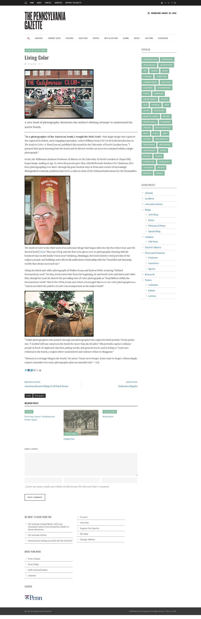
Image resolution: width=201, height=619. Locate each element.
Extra (151, 220)
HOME (32, 3)
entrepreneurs (164, 88)
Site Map (84, 533)
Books (28, 396)
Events (146, 93)
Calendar (147, 76)
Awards (154, 71)
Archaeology (149, 65)
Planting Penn (69, 439)
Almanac (32, 575)
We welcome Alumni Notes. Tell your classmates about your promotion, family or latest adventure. (48, 527)
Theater (160, 168)
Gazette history (153, 247)
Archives (39, 38)
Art (144, 71)
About (39, 3)
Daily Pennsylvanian (37, 569)
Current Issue (54, 38)
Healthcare (159, 111)
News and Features (155, 252)
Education (166, 82)
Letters (152, 296)
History (166, 116)
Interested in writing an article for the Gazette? (50, 540)
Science (158, 156)
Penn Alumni (34, 558)
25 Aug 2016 (31, 64)
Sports (96, 38)
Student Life (148, 162)
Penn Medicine (161, 139)
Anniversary (167, 59)
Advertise (58, 3)
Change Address (87, 539)
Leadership (165, 122)
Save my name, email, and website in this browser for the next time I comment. (68, 486)
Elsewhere (148, 88)
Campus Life (161, 76)
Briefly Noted (108, 416)
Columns (153, 284)
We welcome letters (37, 535)
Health (146, 111)
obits (165, 133)
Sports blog (154, 231)
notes (155, 133)
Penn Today (33, 564)
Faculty (164, 99)
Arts (42, 251)
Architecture (166, 65)
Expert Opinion (149, 99)
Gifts (166, 105)
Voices (137, 38)
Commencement (150, 82)
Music (145, 133)
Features (70, 38)
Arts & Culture (111, 38)
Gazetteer (83, 38)
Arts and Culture (40, 50)
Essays (151, 290)
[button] (29, 40)
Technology (164, 162)
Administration (150, 59)
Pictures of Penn (156, 225)
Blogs (148, 209)
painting (147, 139)
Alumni (126, 38)
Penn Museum (149, 145)
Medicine (147, 128)
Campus (149, 236)
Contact (48, 3)
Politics (147, 156)
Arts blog (153, 214)
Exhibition (158, 93)
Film (145, 105)
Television (148, 168)
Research (150, 274)
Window (159, 173)
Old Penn (149, 38)
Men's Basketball (163, 128)
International (149, 122)
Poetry (163, 150)
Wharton (147, 173)
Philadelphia (165, 145)
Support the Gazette (73, 3)
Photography (39, 396)
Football (156, 105)
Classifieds (163, 38)
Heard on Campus (150, 116)
